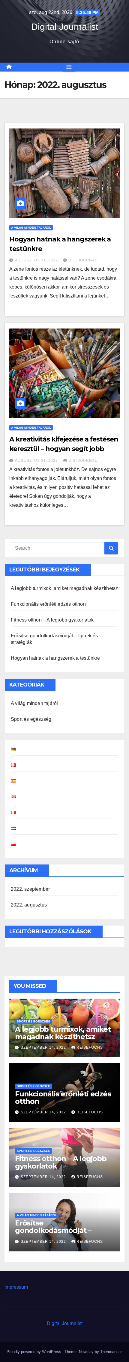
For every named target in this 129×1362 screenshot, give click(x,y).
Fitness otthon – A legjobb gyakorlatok (52, 619)
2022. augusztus (29, 904)
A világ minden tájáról (31, 227)
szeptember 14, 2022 (44, 1047)
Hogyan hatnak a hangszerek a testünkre (55, 658)
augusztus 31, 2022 (37, 260)
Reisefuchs (89, 1047)
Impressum (16, 1287)
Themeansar (111, 1351)
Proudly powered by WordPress (34, 1351)
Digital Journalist (64, 27)
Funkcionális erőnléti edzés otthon (48, 604)
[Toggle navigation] (69, 67)
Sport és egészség (31, 719)
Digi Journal (82, 260)
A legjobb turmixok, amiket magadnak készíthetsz (64, 588)
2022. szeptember (30, 889)
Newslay (86, 1351)
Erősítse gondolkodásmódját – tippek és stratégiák (53, 1230)
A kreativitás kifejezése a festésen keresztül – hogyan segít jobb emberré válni (63, 448)
